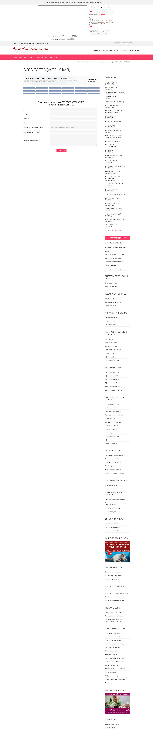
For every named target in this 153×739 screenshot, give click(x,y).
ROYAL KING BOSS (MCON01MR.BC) (111, 145)
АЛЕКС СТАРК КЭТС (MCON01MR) (111, 83)
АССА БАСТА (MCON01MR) (113, 230)
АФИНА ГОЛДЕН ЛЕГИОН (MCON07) (113, 209)
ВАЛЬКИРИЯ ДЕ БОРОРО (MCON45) (113, 131)
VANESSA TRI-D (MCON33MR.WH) (111, 126)
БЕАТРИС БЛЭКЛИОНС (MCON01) (112, 199)
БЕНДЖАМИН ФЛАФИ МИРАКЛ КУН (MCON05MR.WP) (112, 178)
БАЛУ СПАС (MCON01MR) (113, 121)
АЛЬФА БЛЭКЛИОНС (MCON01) (115, 93)
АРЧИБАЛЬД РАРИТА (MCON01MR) (112, 204)
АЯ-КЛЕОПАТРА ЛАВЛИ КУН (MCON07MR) (114, 184)
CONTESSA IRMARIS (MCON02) (115, 194)
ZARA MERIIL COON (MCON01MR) (111, 117)
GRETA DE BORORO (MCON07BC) (111, 161)
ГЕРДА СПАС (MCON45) (113, 141)
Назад (26, 62)
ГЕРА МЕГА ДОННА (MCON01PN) (111, 151)
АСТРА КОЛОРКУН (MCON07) (114, 102)
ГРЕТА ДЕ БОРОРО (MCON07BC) (111, 190)
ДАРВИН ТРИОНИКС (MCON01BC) (111, 97)
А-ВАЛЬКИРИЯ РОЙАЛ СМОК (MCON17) (114, 220)
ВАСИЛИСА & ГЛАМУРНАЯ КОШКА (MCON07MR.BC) (113, 111)
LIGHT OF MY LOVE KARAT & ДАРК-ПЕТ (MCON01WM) (114, 136)
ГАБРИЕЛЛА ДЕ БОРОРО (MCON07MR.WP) (113, 172)
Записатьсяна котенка (92, 80)
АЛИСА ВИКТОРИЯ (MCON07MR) (111, 88)
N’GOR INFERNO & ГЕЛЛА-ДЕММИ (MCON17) (113, 156)
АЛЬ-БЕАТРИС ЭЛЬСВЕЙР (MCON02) (113, 215)
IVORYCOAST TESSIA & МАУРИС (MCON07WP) (115, 167)
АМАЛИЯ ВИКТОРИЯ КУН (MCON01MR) (113, 106)
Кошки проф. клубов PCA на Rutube (118, 238)
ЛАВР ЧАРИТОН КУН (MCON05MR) (111, 225)
